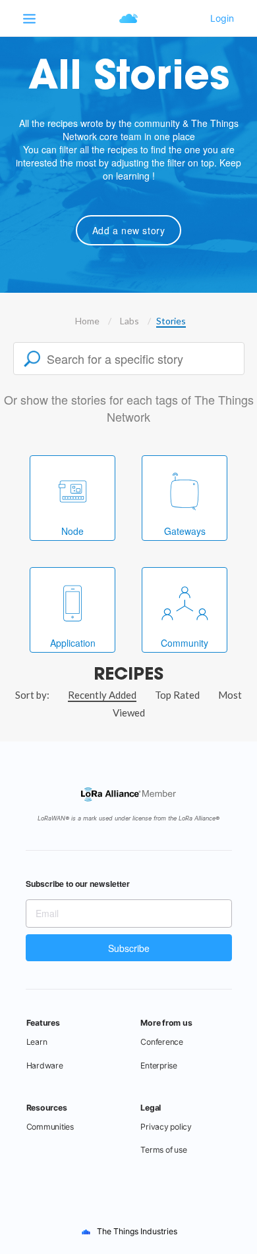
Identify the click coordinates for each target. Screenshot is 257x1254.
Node (72, 531)
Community (184, 642)
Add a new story (128, 230)
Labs (129, 320)
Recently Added (102, 695)
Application (73, 642)
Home (87, 320)
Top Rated (177, 695)
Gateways (185, 531)
